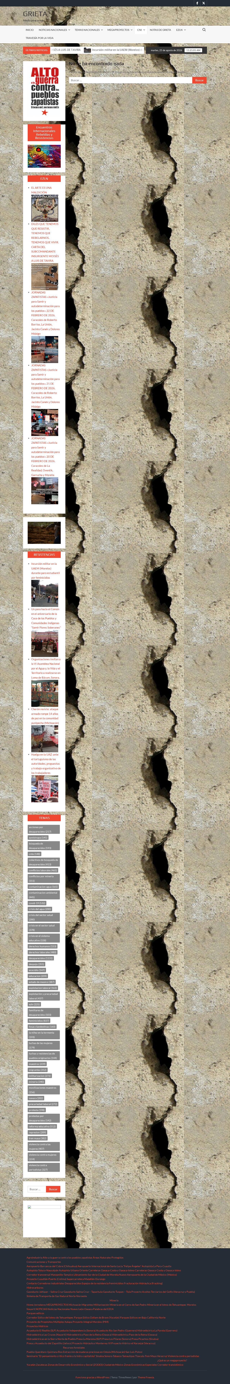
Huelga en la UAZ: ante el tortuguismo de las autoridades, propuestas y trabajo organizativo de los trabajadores (46, 763)
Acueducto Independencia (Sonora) (76, 1330)
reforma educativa (42, 1126)
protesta (37, 1110)
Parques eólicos (35, 1313)
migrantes (37, 1069)
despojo (36, 964)
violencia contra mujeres (42, 1157)
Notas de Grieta (160, 29)
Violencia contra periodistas (183, 1356)
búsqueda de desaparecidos (40, 845)
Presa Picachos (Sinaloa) (145, 1338)
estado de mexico (41, 981)
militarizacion (40, 1075)
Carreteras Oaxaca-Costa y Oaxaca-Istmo (111, 1270)
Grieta (35, 14)
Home (30, 1304)
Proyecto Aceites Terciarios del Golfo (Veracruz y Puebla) (163, 1291)
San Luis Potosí (134, 1351)
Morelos (191, 1304)
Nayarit (31, 1309)
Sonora (108, 1356)
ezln (34, 1004)
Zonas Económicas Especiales (140, 1364)
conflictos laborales (43, 870)
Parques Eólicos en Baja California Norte (142, 1317)
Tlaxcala (139, 1356)
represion (37, 1132)
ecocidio (37, 970)
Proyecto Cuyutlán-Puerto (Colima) (46, 1278)
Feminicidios (116, 1283)
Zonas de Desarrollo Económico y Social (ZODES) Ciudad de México (85, 1364)
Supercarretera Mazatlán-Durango (86, 1278)
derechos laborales (42, 952)
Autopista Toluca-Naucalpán (42, 1270)
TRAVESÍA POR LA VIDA (40, 37)
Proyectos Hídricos (37, 1326)
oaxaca (36, 1098)
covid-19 (37, 903)
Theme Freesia (146, 1377)
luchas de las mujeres (40, 1045)
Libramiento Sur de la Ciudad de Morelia (96, 1274)
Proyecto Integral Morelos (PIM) (91, 1321)
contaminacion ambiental (43, 895)
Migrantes (87, 1304)
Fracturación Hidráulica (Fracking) (143, 1283)
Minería (114, 1300)
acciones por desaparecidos (40, 829)
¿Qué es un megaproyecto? (172, 1360)
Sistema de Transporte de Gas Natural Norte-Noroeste (57, 1296)
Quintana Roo (55, 1351)
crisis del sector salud (41, 917)
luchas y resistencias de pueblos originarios (43, 1055)
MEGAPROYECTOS (118, 29)
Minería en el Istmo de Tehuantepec (166, 1304)
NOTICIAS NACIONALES (53, 29)
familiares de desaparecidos (40, 1012)
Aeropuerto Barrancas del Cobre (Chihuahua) (52, 1266)
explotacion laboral (43, 987)
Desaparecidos (73, 1283)
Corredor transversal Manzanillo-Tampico (50, 1274)
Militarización (101, 1304)
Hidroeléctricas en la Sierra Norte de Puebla (51, 1338)
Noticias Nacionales (59, 1309)
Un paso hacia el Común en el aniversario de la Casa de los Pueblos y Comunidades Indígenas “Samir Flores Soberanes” (46, 618)
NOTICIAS (41, 1309)
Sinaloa (100, 1356)
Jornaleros (40, 1304)
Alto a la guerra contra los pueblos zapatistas (67, 1257)
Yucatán (31, 1364)
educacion (38, 976)
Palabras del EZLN (103, 1309)
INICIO (30, 29)
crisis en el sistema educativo (39, 938)
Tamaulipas (128, 1356)
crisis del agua (40, 909)
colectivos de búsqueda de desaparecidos (43, 862)
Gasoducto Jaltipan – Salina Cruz (45, 1291)
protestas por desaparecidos (40, 1118)
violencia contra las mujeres (39, 1146)
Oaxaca (88, 1309)
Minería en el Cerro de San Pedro (128, 1304)
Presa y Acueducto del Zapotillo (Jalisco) (49, 1343)
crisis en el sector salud (42, 927)
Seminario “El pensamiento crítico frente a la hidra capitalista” (61, 1356)
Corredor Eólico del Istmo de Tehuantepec (50, 1317)
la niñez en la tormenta (41, 1035)
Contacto (32, 1283)
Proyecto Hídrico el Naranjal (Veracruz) (133, 1343)
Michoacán (75, 1304)
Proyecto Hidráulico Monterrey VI (91, 1343)
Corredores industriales (51, 1283)
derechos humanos (42, 946)
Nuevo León (77, 1309)
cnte (34, 853)
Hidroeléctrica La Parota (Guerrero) (157, 1330)
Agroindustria (34, 1257)
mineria (36, 1081)
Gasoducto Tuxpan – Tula (117, 1291)
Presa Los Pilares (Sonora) (116, 1338)
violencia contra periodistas (38, 1167)
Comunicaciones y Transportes (44, 1261)
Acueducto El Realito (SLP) (41, 1330)
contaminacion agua (43, 886)
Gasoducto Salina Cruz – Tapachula (83, 1291)
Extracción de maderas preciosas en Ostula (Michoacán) (94, 1351)
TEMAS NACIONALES (87, 29)
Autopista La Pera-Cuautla (156, 1266)
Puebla (30, 1351)
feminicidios (39, 1020)
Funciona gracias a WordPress (92, 1377)
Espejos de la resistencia (95, 1283)
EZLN (179, 29)
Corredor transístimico (170, 1364)
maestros (37, 1063)
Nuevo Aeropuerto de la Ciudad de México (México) (148, 1274)
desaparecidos (41, 958)
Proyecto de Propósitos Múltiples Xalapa (49, 1321)
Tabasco (117, 1356)
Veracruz (162, 1356)
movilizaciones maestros (42, 1090)
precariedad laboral (43, 1104)
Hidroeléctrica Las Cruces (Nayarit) (46, 1334)
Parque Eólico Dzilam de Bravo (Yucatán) (96, 1317)
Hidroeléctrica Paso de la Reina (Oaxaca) (89, 1334)
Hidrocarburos (35, 1287)
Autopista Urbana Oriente (73, 1270)
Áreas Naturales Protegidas (108, 1257)
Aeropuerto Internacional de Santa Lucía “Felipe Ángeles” (109, 1266)
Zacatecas (41, 1364)
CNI (139, 29)
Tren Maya (151, 1356)
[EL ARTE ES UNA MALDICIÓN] (44, 207)
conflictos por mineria (41, 878)
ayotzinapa (38, 837)
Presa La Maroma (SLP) (89, 1338)
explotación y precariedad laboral (43, 996)
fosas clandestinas (42, 1026)
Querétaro (41, 1351)
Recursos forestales (74, 1347)
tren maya (37, 1138)
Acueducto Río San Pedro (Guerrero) (116, 1330)
